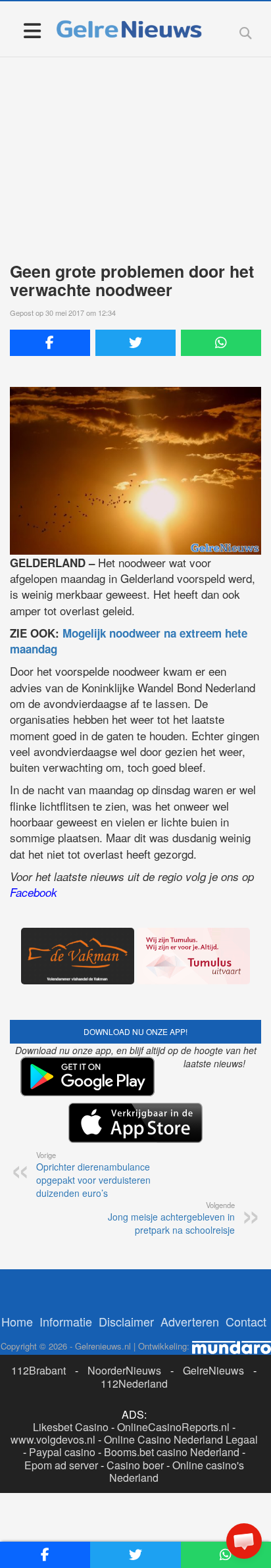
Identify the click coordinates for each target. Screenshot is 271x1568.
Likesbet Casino (71, 1426)
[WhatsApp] (221, 343)
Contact (246, 1321)
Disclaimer (126, 1321)
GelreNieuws (213, 1370)
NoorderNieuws (124, 1370)
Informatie (65, 1321)
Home (17, 1321)
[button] (244, 1541)
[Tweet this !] (135, 343)
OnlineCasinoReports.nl (173, 1426)
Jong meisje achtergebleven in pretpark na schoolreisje (171, 1218)
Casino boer (135, 1465)
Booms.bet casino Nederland (171, 1451)
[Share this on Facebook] (50, 343)
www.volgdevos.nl (53, 1439)
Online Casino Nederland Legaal (181, 1439)
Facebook (33, 892)
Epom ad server (61, 1465)
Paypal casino (62, 1451)
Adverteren (189, 1321)
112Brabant (38, 1370)
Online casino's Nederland (176, 1471)
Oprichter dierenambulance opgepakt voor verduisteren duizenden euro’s (93, 1175)
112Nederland (134, 1383)
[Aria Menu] (32, 30)
